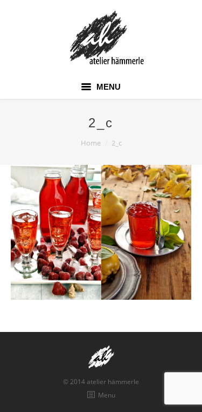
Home (91, 143)
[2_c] (101, 232)
